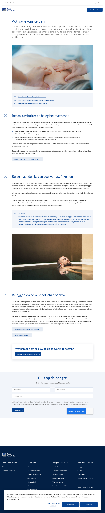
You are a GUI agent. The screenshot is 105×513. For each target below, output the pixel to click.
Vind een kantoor (58, 482)
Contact (5, 3)
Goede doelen (32, 486)
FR (102, 2)
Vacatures (13, 3)
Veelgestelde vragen (59, 471)
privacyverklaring (80, 404)
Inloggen (80, 467)
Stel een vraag (57, 474)
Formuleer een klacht (59, 486)
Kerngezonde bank (33, 474)
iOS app (80, 471)
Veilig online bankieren (85, 478)
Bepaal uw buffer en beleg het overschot (32, 97)
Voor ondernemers (8, 467)
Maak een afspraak (58, 478)
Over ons (30, 467)
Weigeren (89, 504)
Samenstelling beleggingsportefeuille (27, 159)
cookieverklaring (13, 499)
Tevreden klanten (33, 471)
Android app (81, 474)
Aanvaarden (70, 504)
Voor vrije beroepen (8, 471)
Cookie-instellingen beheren (53, 504)
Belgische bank (32, 489)
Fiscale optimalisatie (21, 335)
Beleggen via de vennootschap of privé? (32, 103)
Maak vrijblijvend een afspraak (27, 354)
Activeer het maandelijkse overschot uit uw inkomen (36, 100)
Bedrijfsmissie (31, 478)
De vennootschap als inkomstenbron (26, 329)
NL (99, 2)
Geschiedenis (31, 482)
